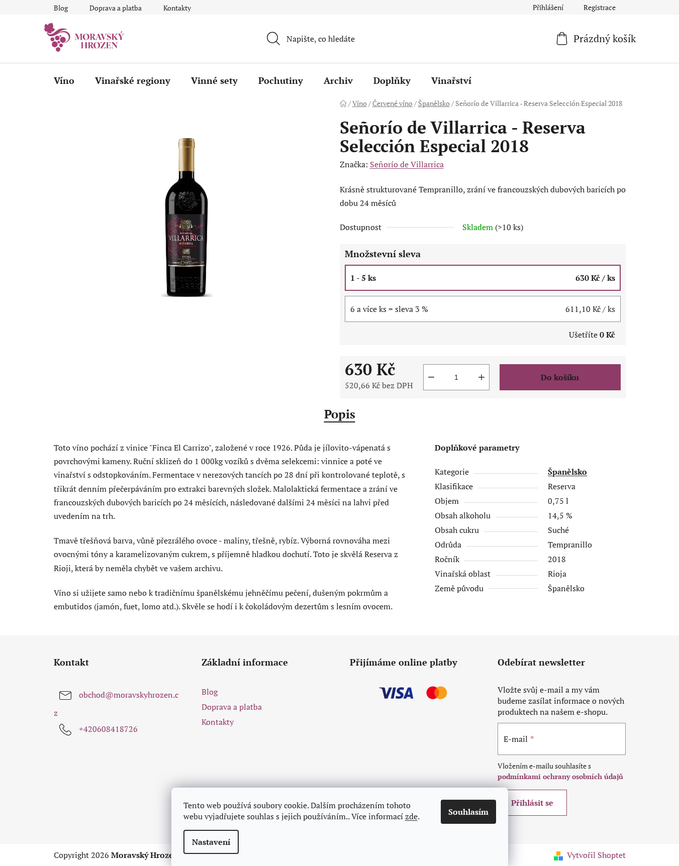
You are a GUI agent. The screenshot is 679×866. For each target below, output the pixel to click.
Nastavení (211, 841)
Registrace (600, 7)
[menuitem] (64, 80)
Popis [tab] (339, 414)
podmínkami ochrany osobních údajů (560, 776)
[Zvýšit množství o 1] (481, 377)
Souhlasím (468, 811)
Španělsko (567, 471)
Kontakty (177, 8)
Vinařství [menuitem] (451, 80)
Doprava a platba (115, 8)
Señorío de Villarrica (407, 164)
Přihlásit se (532, 802)
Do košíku (560, 377)
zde (411, 816)
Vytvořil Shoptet (596, 854)
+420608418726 (108, 728)
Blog (61, 8)
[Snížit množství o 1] (431, 377)
